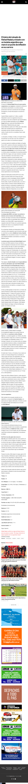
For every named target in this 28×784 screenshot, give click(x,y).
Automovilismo (9, 767)
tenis (22, 538)
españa (14, 538)
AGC (20, 776)
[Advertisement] (14, 19)
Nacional (22, 768)
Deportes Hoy (12, 776)
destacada (8, 538)
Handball (23, 767)
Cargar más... (14, 604)
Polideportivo (15, 769)
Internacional (9, 768)
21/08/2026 (4, 581)
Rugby (20, 769)
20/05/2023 (3, 53)
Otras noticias (8, 769)
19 (7, 581)
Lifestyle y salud (16, 768)
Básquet (4, 557)
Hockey (3, 768)
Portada (2, 767)
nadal (18, 538)
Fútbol (3, 595)
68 (7, 600)
